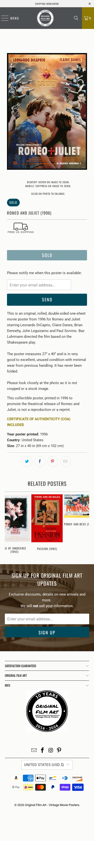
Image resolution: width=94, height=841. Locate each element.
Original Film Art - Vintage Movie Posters (52, 805)
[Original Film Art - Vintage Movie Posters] (45, 18)
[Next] (83, 112)
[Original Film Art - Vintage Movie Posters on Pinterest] (59, 750)
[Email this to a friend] (65, 461)
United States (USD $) (44, 765)
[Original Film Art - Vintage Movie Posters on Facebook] (42, 750)
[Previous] (10, 112)
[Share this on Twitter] (27, 461)
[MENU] (2, 18)
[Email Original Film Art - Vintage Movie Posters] (34, 750)
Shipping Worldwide (47, 4)
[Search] (76, 18)
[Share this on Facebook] (40, 461)
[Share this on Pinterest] (52, 461)
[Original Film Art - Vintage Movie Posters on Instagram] (51, 750)
